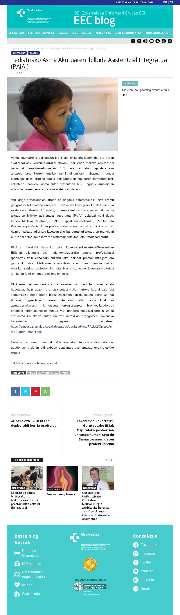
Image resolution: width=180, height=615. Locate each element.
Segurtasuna (81, 32)
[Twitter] (25, 391)
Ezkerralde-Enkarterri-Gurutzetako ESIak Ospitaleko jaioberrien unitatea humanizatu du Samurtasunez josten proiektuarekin (94, 432)
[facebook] (134, 42)
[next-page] (112, 460)
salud (64, 372)
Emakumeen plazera (61, 494)
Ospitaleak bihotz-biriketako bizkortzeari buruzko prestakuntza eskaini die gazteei (25, 500)
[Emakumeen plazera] (62, 478)
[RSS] (158, 42)
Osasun (63, 32)
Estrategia (17, 32)
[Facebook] (15, 391)
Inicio (13, 48)
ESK (30, 32)
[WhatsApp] (45, 391)
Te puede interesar (26, 459)
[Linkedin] (152, 42)
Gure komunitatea (127, 32)
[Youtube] (165, 42)
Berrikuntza (45, 32)
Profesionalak (155, 32)
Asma (32, 372)
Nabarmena (26, 48)
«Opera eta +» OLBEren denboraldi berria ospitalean (34, 423)
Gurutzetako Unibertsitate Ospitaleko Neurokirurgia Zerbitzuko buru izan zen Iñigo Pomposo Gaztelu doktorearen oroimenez (97, 506)
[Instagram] (146, 42)
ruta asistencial (48, 372)
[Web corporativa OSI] (170, 42)
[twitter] (140, 42)
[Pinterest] (35, 391)
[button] (166, 33)
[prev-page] (106, 460)
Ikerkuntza (103, 32)
